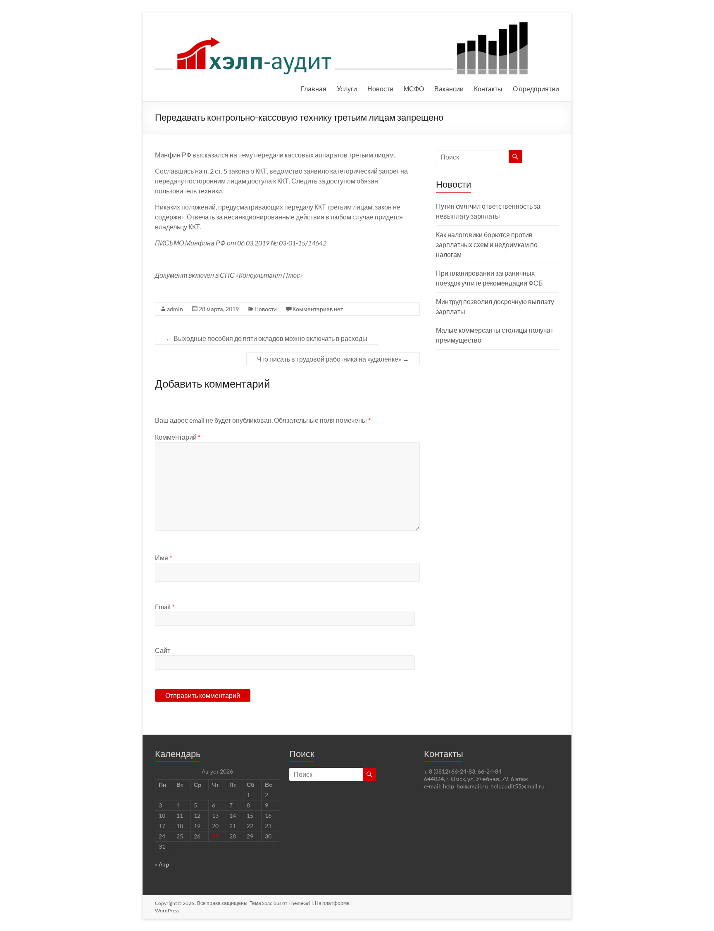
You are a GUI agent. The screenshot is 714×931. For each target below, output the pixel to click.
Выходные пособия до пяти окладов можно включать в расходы (266, 338)
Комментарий (177, 437)
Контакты (488, 89)
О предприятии (536, 89)
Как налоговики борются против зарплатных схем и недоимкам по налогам (487, 244)
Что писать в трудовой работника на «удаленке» (333, 359)
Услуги (347, 89)
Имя (163, 558)
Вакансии (449, 89)
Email (164, 606)
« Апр (162, 864)
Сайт (162, 650)
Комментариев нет (318, 308)
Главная (313, 89)
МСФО (414, 89)
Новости (380, 89)
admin (175, 308)
